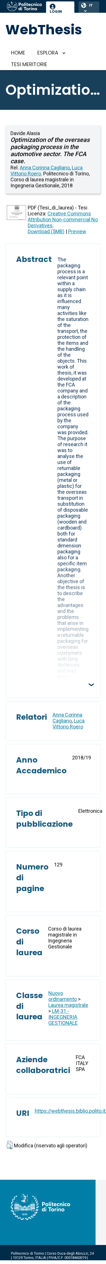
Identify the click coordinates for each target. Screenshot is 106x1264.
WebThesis (43, 29)
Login (56, 11)
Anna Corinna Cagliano (45, 168)
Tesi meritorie (29, 64)
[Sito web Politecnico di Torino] (24, 6)
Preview (77, 231)
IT (91, 5)
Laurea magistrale (68, 1005)
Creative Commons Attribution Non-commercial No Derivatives (63, 219)
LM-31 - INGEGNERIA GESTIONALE (63, 1017)
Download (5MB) (46, 231)
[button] (9, 1145)
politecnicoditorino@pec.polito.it (45, 1262)
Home (18, 52)
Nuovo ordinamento (62, 996)
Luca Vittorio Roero (69, 724)
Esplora (47, 52)
